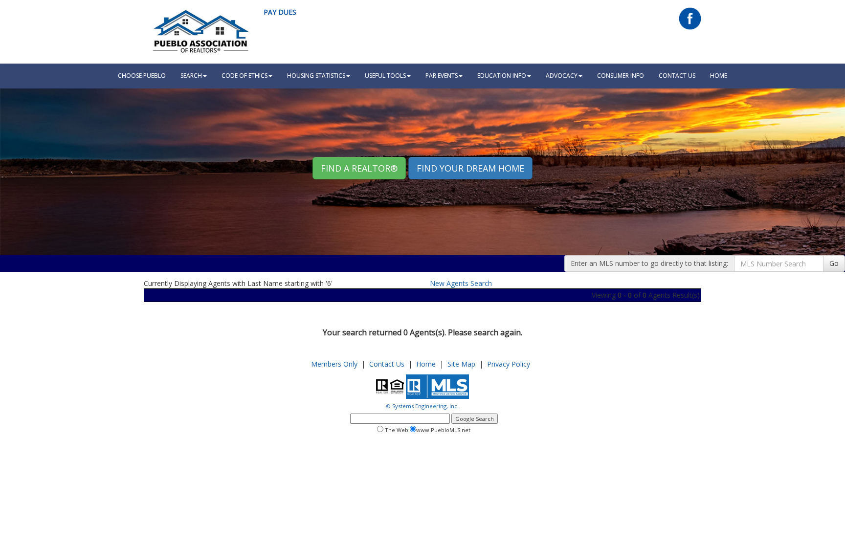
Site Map (461, 364)
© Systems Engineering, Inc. (422, 406)
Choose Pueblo (142, 75)
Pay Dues (280, 12)
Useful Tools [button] (385, 75)
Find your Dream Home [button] (470, 168)
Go (834, 263)
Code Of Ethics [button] (244, 75)
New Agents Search (461, 283)
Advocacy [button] (562, 75)
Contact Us (677, 75)
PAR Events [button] (441, 75)
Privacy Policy (508, 364)
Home (426, 364)
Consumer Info (620, 75)
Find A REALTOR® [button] (359, 168)
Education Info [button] (501, 75)
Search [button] (191, 75)
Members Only (334, 364)
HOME (718, 75)
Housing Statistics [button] (316, 75)
